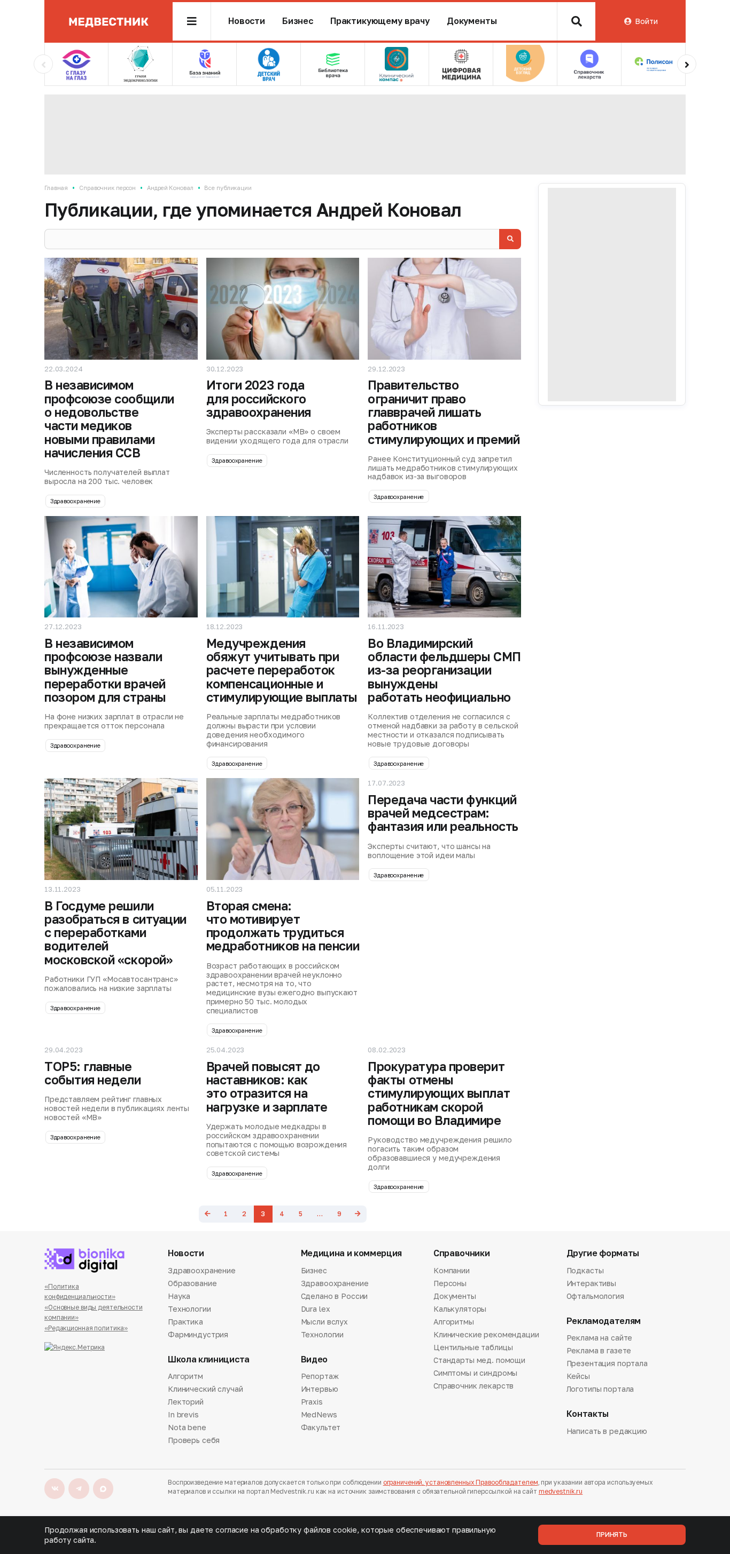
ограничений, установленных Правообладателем (460, 1482)
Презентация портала (607, 1363)
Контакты (587, 1414)
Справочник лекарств (473, 1385)
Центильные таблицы (472, 1347)
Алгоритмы (453, 1321)
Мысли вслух (324, 1321)
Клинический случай (205, 1388)
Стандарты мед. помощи (479, 1360)
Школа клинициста (209, 1359)
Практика (185, 1321)
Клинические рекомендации (486, 1334)
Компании (451, 1271)
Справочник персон (107, 187)
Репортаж (320, 1377)
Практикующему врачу (380, 21)
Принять (611, 1535)
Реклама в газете (599, 1350)
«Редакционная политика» (86, 1328)
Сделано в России (334, 1296)
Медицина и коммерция (351, 1253)
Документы (472, 21)
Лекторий (186, 1401)
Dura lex (315, 1308)
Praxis (312, 1401)
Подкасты (585, 1271)
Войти (646, 21)
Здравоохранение (75, 500)
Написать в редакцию (606, 1432)
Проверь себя (194, 1440)
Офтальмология (595, 1296)
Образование (192, 1283)
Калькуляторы (459, 1308)
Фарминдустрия (198, 1334)
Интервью (319, 1388)
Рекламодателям (603, 1321)
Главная (56, 187)
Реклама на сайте (599, 1338)
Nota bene (187, 1427)
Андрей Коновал (170, 187)
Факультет (321, 1427)
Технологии (189, 1308)
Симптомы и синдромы (475, 1372)
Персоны (450, 1283)
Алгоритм (185, 1377)
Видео (314, 1359)
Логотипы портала (600, 1388)
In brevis (183, 1414)
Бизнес (297, 21)
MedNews (319, 1414)
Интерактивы (591, 1283)
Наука (179, 1296)
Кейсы (578, 1376)
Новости (246, 21)
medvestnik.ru (561, 1491)
